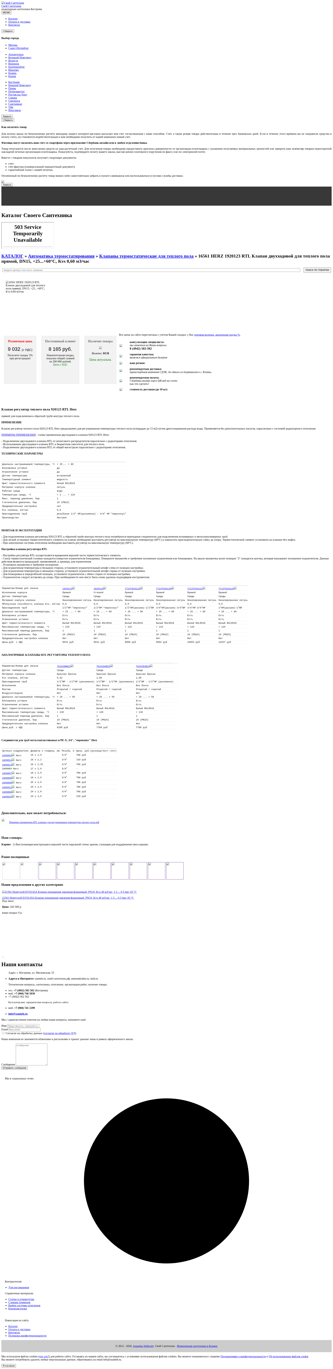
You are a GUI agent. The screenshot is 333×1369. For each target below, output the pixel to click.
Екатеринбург (16, 66)
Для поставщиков (18, 1287)
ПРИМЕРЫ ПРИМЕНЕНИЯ (18, 434)
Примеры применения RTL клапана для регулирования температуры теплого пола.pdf (54, 822)
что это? (44, 1356)
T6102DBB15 (64, 666)
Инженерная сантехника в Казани (197, 1346)
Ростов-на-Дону (17, 94)
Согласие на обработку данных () (41, 1033)
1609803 (7, 755)
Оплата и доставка (19, 21)
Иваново (13, 69)
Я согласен (9, 1365)
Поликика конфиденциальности (27, 1335)
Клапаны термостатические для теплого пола (146, 256)
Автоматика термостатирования (61, 256)
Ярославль (14, 110)
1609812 (7, 760)
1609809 (7, 792)
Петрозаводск (16, 91)
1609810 (7, 797)
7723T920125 (226, 588)
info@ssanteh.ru (18, 1013)
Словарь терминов (19, 1302)
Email (4, 1029)
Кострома (14, 82)
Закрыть (7, 116)
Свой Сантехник (11, 6)
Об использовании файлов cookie (288, 1356)
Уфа (10, 107)
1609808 (7, 783)
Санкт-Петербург (18, 48)
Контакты (14, 24)
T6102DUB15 (103, 666)
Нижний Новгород (19, 85)
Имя (3, 1025)
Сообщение (8, 1064)
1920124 (98, 588)
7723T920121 (195, 588)
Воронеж (13, 63)
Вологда (13, 60)
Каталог (13, 18)
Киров (12, 76)
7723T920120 (163, 588)
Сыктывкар (15, 103)
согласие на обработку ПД (59, 1033)
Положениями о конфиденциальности (243, 1356)
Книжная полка (17, 1308)
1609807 (7, 773)
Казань (12, 73)
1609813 (7, 765)
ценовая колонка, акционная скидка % (217, 334)
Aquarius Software (143, 1346)
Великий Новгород (19, 57)
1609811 (7, 787)
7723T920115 (132, 588)
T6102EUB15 (143, 666)
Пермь (12, 88)
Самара (12, 97)
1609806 (7, 778)
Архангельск (16, 54)
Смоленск (14, 100)
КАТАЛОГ (12, 256)
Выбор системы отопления (24, 1305)
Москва (12, 45)
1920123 (67, 588)
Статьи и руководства (21, 1299)
